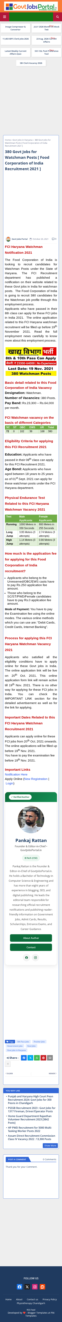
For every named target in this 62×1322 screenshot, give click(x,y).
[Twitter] (30, 1057)
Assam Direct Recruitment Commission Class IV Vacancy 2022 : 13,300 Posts (31, 1137)
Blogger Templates (38, 1312)
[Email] (50, 1057)
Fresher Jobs (39, 1041)
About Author (31, 937)
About (19, 1299)
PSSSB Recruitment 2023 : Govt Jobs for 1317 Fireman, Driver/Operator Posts (31, 1109)
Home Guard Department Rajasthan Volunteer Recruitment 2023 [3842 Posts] (30, 1119)
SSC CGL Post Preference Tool (46, 52)
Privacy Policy (50, 1299)
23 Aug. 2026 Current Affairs (46, 40)
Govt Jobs (31, 1046)
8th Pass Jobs (23, 1041)
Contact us (32, 1299)
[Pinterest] (43, 1057)
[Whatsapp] (37, 1057)
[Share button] (8, 1064)
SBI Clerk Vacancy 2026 (31, 63)
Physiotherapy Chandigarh (31, 1303)
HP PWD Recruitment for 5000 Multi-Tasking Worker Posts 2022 (30, 1129)
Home (8, 139)
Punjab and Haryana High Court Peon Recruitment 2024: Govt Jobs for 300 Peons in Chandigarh (30, 1100)
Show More (50, 1145)
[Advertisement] (31, 100)
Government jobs (15, 1046)
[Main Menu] (4, 16)
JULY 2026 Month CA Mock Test (46, 28)
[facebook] (19, 1286)
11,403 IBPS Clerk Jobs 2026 (16, 38)
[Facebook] (26, 957)
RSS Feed (31, 1309)
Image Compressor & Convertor (15, 28)
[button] (57, 16)
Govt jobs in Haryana (22, 139)
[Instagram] (35, 957)
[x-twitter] (27, 1286)
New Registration (36, 779)
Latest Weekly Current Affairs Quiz (15, 52)
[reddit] (42, 1286)
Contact (31, 947)
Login (9, 783)
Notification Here (16, 774)
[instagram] (35, 1286)
